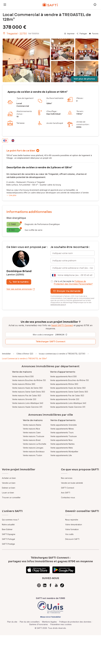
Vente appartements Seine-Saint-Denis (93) (69, 392)
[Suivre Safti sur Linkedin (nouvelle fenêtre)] (45, 585)
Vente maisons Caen (32, 432)
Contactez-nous (68, 497)
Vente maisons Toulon (32, 455)
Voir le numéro (21, 281)
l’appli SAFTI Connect (62, 325)
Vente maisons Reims (32, 425)
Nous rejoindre (71, 520)
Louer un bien (8, 492)
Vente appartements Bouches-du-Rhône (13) (69, 380)
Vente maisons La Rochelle (34, 444)
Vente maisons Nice (31, 429)
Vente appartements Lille (61, 455)
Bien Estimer (7, 529)
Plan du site (12, 622)
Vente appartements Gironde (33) (64, 399)
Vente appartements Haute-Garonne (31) (67, 407)
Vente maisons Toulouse (33, 436)
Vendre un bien (8, 483)
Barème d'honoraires (38, 624)
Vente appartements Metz (61, 448)
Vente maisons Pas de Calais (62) (26, 395)
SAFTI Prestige (8, 544)
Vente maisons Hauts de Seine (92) (27, 388)
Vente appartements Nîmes (62, 429)
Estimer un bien (8, 488)
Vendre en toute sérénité (72, 483)
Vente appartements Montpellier (64, 451)
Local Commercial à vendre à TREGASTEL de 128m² (24, 358)
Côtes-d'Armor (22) (24, 354)
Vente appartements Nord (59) (63, 376)
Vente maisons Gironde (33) (24, 399)
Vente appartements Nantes (62, 444)
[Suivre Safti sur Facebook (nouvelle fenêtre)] (50, 585)
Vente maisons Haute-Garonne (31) (27, 407)
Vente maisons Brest (32, 440)
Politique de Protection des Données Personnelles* (73, 282)
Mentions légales (49, 622)
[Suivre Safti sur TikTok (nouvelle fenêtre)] (62, 585)
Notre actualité (8, 524)
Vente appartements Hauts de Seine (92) (68, 388)
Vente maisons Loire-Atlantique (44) (27, 403)
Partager (83, 33)
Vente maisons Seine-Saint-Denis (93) (28, 392)
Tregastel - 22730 (17, 33)
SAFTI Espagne (8, 534)
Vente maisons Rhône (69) (23, 384)
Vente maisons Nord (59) (23, 376)
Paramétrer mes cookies (61, 624)
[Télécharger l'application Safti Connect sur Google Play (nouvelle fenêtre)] (63, 569)
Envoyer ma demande (68, 291)
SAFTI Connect (67, 488)
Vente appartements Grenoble (63, 425)
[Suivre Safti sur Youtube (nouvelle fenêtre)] (56, 585)
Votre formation (72, 529)
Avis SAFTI (65, 492)
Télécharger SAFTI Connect (50, 341)
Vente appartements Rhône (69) (64, 384)
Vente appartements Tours (62, 432)
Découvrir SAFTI (72, 539)
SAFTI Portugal (8, 539)
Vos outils (69, 534)
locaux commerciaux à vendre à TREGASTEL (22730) (62, 354)
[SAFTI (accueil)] (50, 4)
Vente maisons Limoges (33, 448)
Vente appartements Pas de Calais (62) (67, 395)
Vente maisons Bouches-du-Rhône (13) (29, 380)
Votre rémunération (73, 524)
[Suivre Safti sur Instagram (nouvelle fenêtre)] (39, 585)
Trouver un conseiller (11, 497)
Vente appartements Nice (61, 440)
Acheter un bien (9, 478)
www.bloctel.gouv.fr (58, 305)
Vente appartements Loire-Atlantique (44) (68, 403)
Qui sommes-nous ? (10, 520)
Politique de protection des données (75, 622)
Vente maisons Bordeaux (34, 451)
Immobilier (6, 354)
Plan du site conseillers (30, 622)
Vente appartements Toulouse (63, 436)
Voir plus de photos (84, 78)
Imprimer (71, 33)
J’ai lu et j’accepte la (73, 282)
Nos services (66, 478)
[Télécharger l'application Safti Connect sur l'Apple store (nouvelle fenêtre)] (38, 569)
